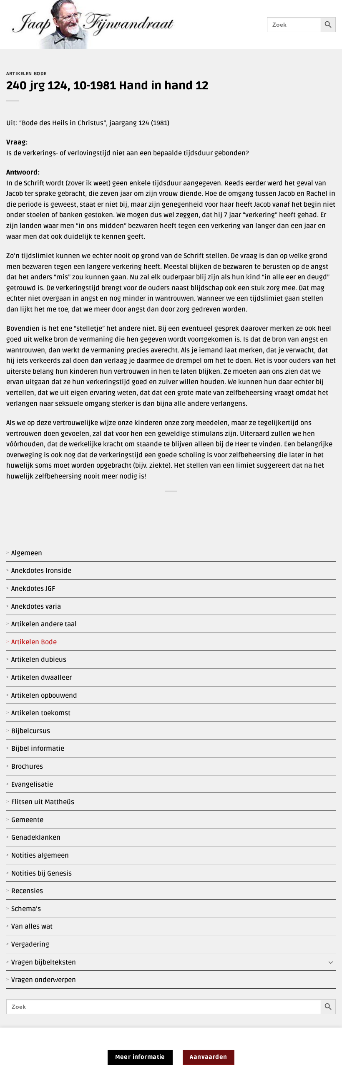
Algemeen (26, 553)
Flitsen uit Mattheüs (42, 802)
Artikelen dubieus (38, 660)
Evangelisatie (32, 784)
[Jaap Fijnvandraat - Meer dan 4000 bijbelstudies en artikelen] (98, 24)
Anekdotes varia (36, 607)
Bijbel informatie (37, 748)
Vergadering (30, 944)
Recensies (27, 891)
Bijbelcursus (30, 731)
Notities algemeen (40, 855)
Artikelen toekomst (40, 713)
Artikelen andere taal (44, 624)
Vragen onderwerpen (43, 980)
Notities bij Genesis (41, 873)
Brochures (27, 766)
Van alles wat (32, 926)
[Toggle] (331, 962)
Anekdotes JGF (33, 589)
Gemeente (27, 820)
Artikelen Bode (34, 642)
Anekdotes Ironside (41, 571)
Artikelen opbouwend (44, 695)
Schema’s (26, 909)
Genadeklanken (35, 837)
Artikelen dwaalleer (41, 677)
